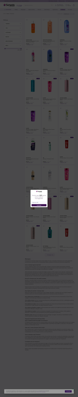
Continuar (39, 205)
